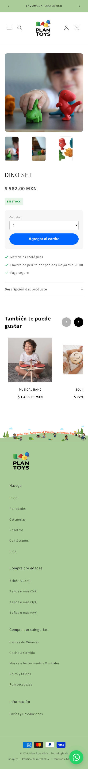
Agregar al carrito (44, 239)
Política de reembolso (35, 759)
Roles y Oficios (20, 674)
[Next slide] (78, 322)
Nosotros (16, 530)
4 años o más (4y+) (23, 612)
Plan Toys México (39, 753)
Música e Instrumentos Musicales (34, 663)
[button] (9, 28)
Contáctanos (19, 540)
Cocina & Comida (22, 653)
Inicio (13, 498)
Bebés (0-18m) (20, 581)
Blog (12, 551)
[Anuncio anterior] (9, 6)
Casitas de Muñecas (24, 642)
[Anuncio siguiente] (79, 6)
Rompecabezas (20, 684)
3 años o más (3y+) (23, 602)
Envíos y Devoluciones (26, 714)
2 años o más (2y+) (23, 591)
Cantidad (15, 217)
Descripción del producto (44, 289)
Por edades (18, 508)
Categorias (17, 519)
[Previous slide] (66, 322)
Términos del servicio (67, 759)
